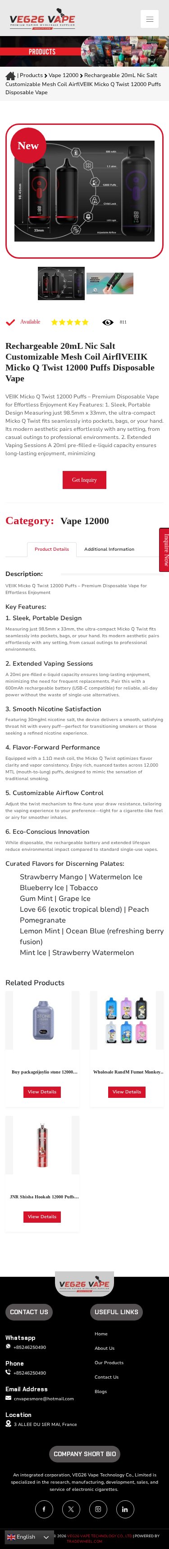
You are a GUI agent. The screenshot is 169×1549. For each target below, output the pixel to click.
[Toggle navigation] (149, 18)
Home (101, 1334)
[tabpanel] (84, 764)
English (25, 1536)
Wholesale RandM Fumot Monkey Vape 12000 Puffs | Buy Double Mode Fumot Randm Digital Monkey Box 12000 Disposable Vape (127, 1073)
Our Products (109, 1363)
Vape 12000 (64, 75)
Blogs (101, 1392)
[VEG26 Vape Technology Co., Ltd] (42, 18)
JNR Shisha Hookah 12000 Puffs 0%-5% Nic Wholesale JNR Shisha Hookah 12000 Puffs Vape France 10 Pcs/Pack (42, 1198)
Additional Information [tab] (109, 549)
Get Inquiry (84, 480)
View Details (42, 1092)
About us (104, 1348)
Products (31, 75)
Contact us (107, 1377)
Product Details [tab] (52, 549)
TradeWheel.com (84, 1541)
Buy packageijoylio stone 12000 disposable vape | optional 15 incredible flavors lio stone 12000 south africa (42, 1073)
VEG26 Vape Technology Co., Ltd (99, 1536)
